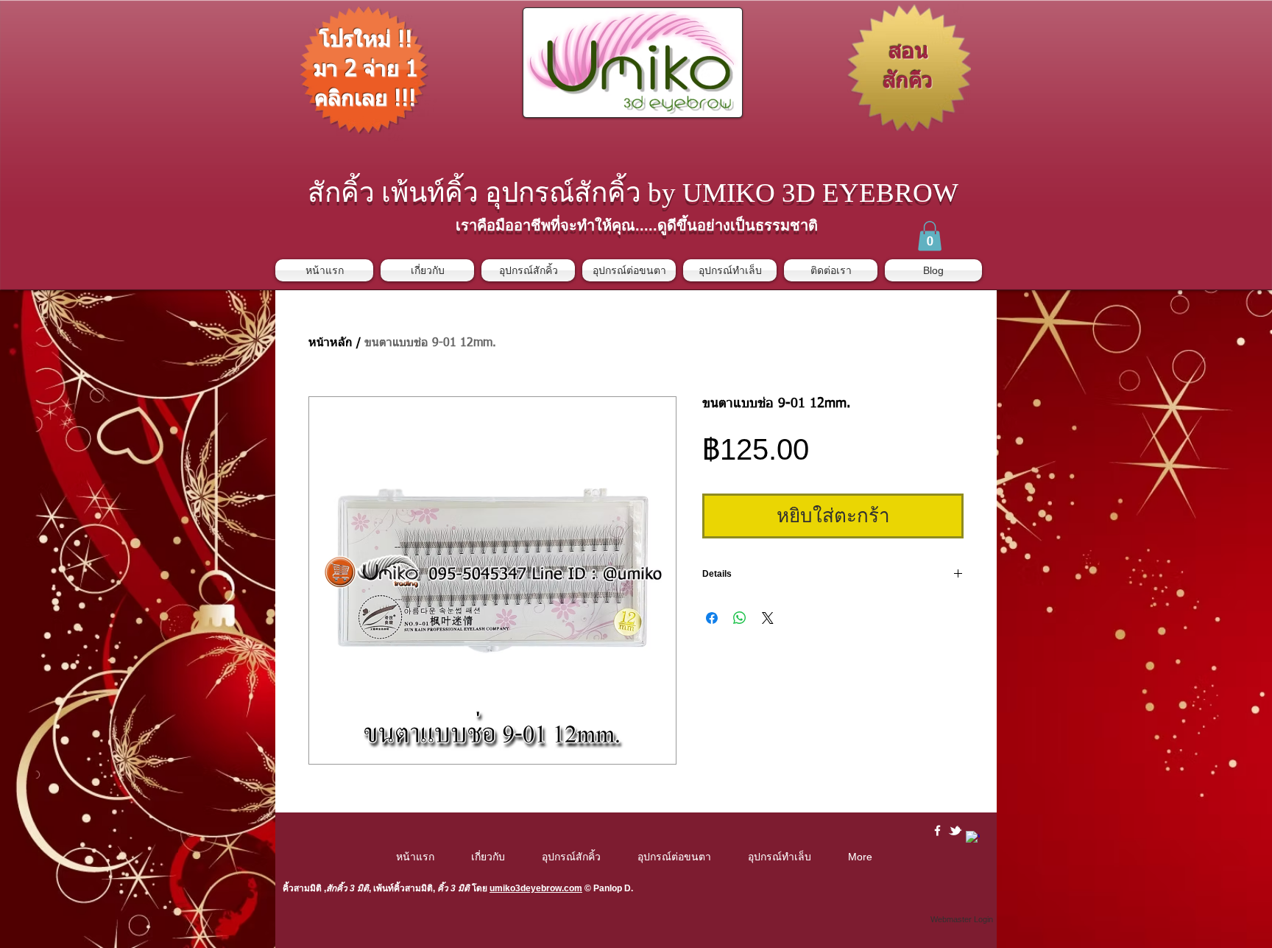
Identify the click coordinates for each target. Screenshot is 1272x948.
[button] (929, 236)
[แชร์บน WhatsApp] (740, 618)
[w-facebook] (937, 831)
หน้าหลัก (330, 343)
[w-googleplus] (973, 838)
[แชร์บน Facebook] (712, 618)
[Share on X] (768, 618)
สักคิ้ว (336, 888)
